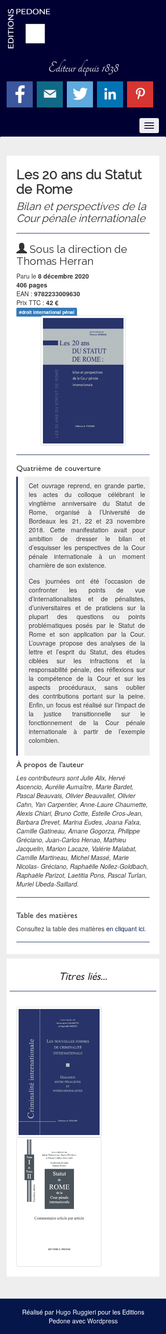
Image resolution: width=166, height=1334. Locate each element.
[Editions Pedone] (83, 29)
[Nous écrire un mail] (51, 93)
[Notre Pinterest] (141, 93)
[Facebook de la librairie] (21, 93)
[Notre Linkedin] (111, 93)
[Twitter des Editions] (81, 93)
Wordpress (102, 1320)
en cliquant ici (125, 928)
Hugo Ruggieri (76, 1311)
